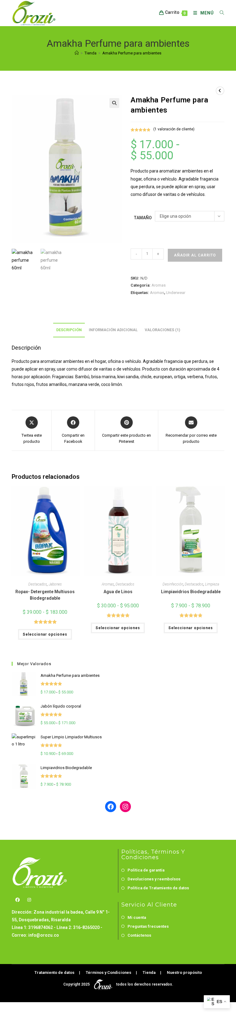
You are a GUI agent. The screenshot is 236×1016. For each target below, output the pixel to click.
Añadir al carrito (195, 255)
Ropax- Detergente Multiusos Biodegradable (45, 595)
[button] (114, 103)
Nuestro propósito (184, 972)
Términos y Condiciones (108, 972)
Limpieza (212, 584)
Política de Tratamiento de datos (158, 888)
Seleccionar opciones (45, 634)
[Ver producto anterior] (220, 90)
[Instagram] (29, 900)
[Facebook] (18, 900)
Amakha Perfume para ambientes (131, 53)
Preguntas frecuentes (148, 926)
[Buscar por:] (219, 12)
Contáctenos (139, 935)
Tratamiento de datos (54, 972)
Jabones (55, 584)
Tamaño (143, 217)
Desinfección (173, 584)
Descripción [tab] (69, 329)
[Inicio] (77, 53)
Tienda (149, 972)
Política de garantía (146, 870)
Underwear (175, 292)
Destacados (37, 584)
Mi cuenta (137, 917)
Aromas (158, 285)
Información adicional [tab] (113, 329)
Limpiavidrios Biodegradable (191, 591)
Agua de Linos (118, 591)
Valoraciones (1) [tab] (162, 329)
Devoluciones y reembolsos (154, 879)
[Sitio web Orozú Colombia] (103, 984)
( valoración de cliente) (174, 129)
